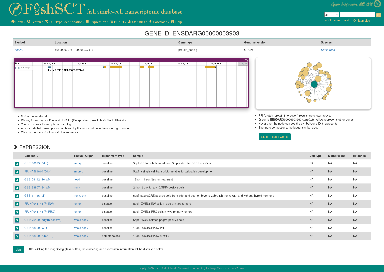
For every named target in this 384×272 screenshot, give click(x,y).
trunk (77, 187)
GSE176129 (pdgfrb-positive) (42, 220)
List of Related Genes (274, 137)
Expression (98, 22)
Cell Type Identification (65, 22)
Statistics (138, 22)
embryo (78, 163)
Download (159, 22)
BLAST (118, 22)
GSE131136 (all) (34, 195)
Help (178, 22)
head (77, 179)
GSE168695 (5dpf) (36, 163)
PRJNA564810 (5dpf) (37, 171)
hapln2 (19, 50)
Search (36, 22)
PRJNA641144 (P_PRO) (39, 212)
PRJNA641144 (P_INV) (39, 203)
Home (19, 22)
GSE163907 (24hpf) (37, 187)
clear (19, 249)
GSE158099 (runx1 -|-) (38, 236)
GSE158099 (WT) (35, 228)
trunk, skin (80, 195)
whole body (81, 220)
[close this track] (19, 68)
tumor (77, 203)
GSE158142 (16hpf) (37, 179)
